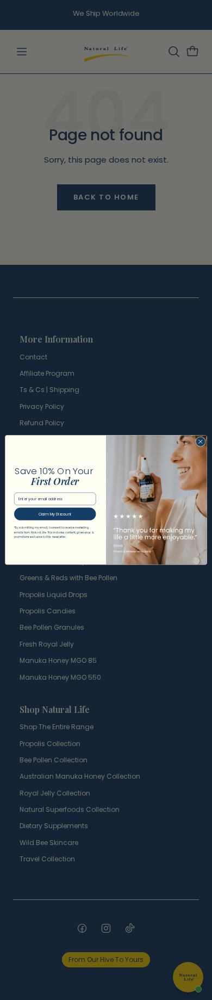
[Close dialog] (200, 441)
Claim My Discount (55, 514)
